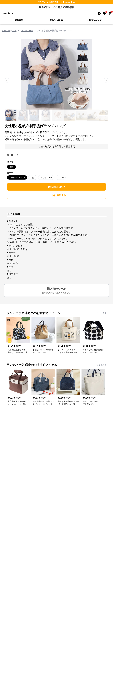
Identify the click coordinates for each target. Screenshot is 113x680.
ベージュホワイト (17, 177)
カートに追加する (56, 195)
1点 (11, 167)
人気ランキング (94, 20)
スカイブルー (46, 177)
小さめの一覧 (27, 30)
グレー (61, 177)
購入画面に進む (56, 187)
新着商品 (19, 20)
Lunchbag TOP (9, 30)
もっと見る (101, 313)
